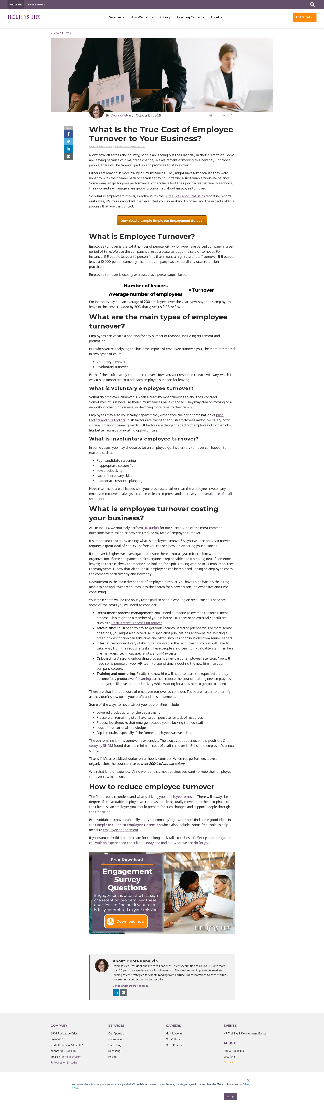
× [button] (248, 1079)
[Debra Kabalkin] (96, 111)
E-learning (143, 679)
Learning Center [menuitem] (189, 17)
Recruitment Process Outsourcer (136, 623)
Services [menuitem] (115, 17)
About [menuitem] (214, 17)
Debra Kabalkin (121, 115)
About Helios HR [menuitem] (234, 1050)
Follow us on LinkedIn (64, 1062)
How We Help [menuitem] (140, 17)
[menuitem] (228, 1062)
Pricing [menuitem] (165, 17)
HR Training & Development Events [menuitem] (245, 1033)
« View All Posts (61, 33)
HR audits (151, 528)
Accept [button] (230, 1096)
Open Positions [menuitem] (175, 1045)
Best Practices (100, 146)
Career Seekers (35, 4)
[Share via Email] (68, 156)
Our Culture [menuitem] (173, 1039)
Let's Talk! (304, 17)
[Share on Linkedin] (68, 149)
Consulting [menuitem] (115, 1045)
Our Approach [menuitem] (116, 1033)
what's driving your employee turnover (166, 797)
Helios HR (15, 4)
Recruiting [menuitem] (114, 1050)
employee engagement (120, 830)
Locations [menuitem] (230, 1056)
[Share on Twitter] (68, 141)
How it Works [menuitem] (174, 1033)
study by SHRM (101, 745)
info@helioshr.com (69, 1056)
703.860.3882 (68, 1050)
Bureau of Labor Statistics (184, 196)
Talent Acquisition (130, 146)
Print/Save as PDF (223, 115)
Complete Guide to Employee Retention (128, 825)
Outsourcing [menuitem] (115, 1039)
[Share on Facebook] (68, 134)
